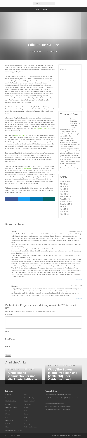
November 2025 (65, 201)
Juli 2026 (63, 184)
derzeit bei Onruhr (20, 135)
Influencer (8, 404)
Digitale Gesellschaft (29, 401)
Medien (26, 411)
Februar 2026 (64, 196)
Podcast (8, 414)
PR (7, 417)
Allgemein (8, 394)
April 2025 (63, 211)
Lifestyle (26, 407)
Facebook (44, 9)
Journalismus (27, 404)
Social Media (9, 420)
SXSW (8, 424)
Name (7, 331)
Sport (25, 420)
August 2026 (64, 181)
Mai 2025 (63, 209)
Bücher (8, 398)
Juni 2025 (63, 206)
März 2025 (63, 214)
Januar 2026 (63, 199)
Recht (25, 417)
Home (37, 9)
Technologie (27, 424)
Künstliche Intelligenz (11, 407)
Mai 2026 (63, 189)
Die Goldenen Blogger (11, 401)
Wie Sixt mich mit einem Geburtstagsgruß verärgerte (58, 406)
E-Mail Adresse (10, 339)
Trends (8, 427)
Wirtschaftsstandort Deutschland (14, 430)
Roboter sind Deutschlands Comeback (54, 403)
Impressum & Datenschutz (59, 435)
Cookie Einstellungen (74, 435)
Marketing (8, 411)
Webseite (8, 347)
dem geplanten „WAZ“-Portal (43, 128)
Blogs (25, 394)
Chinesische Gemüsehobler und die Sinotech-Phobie (58, 394)
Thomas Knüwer (36, 51)
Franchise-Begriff (25, 168)
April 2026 (63, 191)
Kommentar (9, 315)
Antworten (79, 279)
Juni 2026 (63, 186)
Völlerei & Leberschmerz (30, 427)
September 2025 (65, 204)
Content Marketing (29, 398)
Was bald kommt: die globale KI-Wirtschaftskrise (57, 409)
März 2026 (63, 194)
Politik (26, 414)
